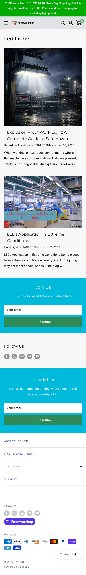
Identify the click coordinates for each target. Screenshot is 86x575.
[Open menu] (6, 22)
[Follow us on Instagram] (22, 356)
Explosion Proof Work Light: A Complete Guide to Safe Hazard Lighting (38, 136)
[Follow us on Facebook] (7, 356)
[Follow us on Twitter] (14, 356)
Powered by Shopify (16, 566)
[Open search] (63, 23)
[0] (78, 22)
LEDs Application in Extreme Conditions (35, 237)
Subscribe (43, 322)
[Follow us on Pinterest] (29, 356)
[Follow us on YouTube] (37, 356)
